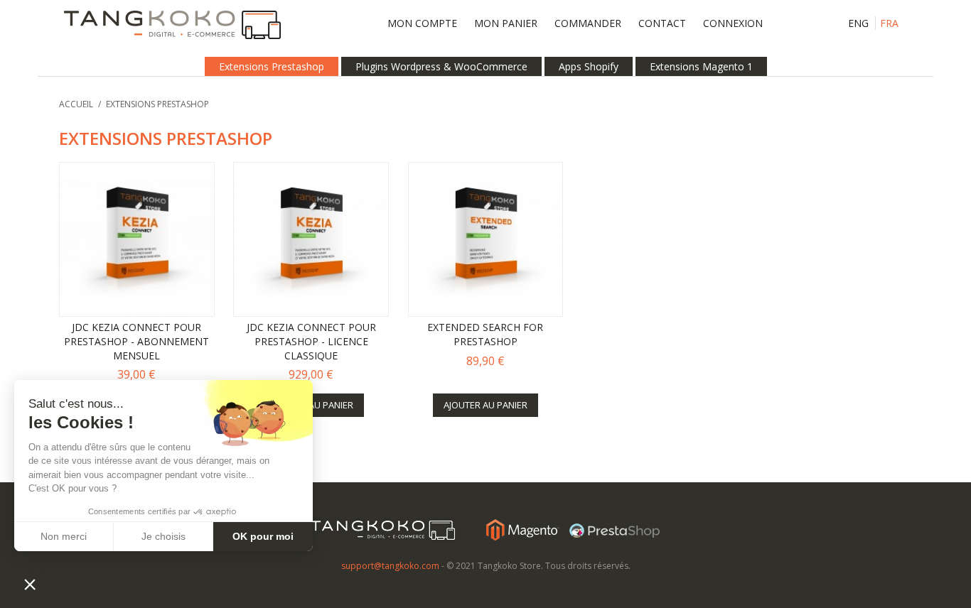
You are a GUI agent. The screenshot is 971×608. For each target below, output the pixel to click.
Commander (587, 23)
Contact (662, 23)
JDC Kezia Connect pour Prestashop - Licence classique (311, 341)
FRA (889, 23)
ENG (858, 23)
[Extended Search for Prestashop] (486, 239)
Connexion (733, 23)
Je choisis (163, 536)
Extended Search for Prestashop (485, 334)
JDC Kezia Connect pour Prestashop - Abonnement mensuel (136, 341)
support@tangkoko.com (390, 566)
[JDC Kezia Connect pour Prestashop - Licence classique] (311, 239)
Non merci (64, 536)
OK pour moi (263, 536)
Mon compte (422, 23)
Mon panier (505, 23)
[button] (30, 584)
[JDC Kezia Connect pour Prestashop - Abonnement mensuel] (137, 239)
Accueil (76, 104)
